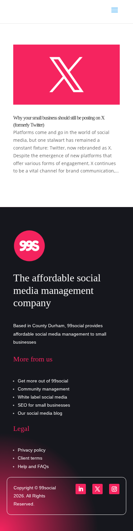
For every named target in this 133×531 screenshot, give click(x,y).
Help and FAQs (33, 466)
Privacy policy (32, 450)
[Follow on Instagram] (114, 489)
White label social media (42, 397)
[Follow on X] (97, 489)
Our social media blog (40, 413)
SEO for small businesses (44, 405)
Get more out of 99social (43, 380)
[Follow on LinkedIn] (81, 489)
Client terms (30, 458)
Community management (43, 388)
